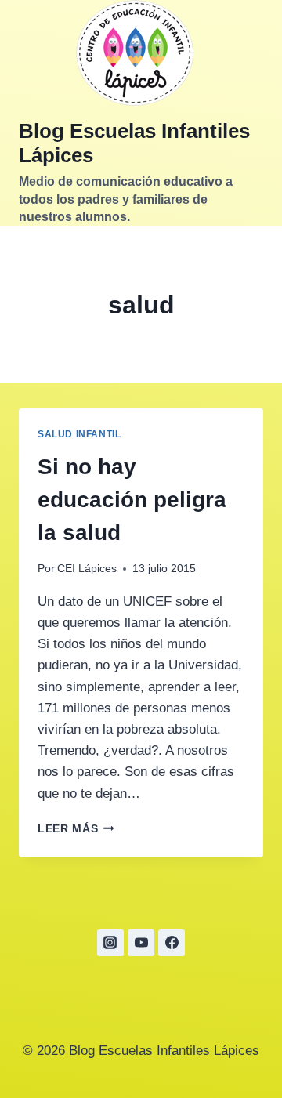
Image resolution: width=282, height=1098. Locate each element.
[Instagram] (110, 942)
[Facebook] (171, 942)
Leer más (76, 829)
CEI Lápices (87, 568)
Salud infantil (79, 434)
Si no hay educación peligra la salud (132, 500)
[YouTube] (141, 942)
